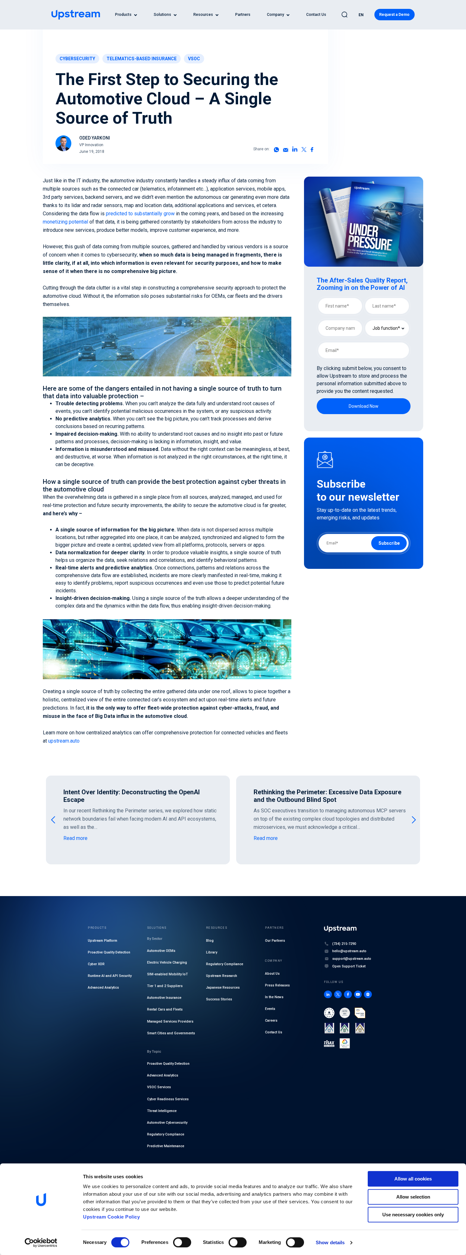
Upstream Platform (102, 941)
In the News (274, 997)
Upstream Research (221, 976)
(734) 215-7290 (344, 944)
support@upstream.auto (351, 959)
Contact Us (316, 14)
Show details (330, 1242)
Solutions (162, 14)
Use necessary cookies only (413, 1214)
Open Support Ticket (349, 966)
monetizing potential (65, 222)
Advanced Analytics (103, 987)
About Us (272, 974)
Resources (203, 14)
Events (270, 1009)
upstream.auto (64, 741)
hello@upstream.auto (349, 951)
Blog (210, 941)
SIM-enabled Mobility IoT (167, 974)
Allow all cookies (413, 1178)
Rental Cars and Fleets (165, 1009)
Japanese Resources (223, 987)
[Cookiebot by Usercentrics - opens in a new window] (41, 1242)
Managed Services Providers (170, 1021)
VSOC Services (159, 1087)
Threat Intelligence (162, 1111)
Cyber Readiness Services (168, 1099)
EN (361, 15)
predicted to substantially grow (140, 214)
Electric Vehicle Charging (167, 962)
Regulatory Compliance (165, 1134)
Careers (271, 1020)
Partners (242, 14)
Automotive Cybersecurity (167, 1123)
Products (123, 14)
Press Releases (277, 985)
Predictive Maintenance (165, 1146)
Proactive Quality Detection (109, 952)
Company (275, 14)
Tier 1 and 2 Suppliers (165, 986)
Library (211, 952)
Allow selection (413, 1197)
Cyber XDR (96, 964)
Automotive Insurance (164, 998)
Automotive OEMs (161, 951)
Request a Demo (394, 14)
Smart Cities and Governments (171, 1033)
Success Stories (219, 999)
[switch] (182, 1242)
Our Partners (275, 941)
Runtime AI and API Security (110, 976)
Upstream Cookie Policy (111, 1216)
